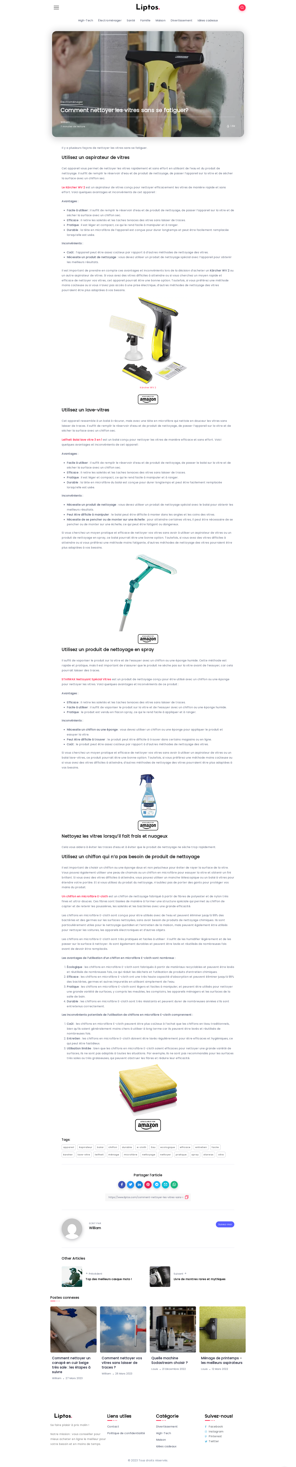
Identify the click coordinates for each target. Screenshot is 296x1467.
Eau (153, 1147)
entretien (201, 1147)
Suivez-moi (225, 1224)
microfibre (130, 1154)
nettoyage (148, 1154)
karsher (68, 1154)
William (65, 122)
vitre (221, 1154)
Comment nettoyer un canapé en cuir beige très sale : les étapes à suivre (71, 1365)
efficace (185, 1147)
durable (127, 1147)
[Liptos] (148, 7)
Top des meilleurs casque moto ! (109, 1279)
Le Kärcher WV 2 (73, 187)
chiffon (112, 1147)
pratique (181, 1154)
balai (100, 1147)
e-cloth (141, 1147)
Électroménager (72, 102)
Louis (154, 1369)
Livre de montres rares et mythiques (200, 1279)
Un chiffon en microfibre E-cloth (85, 896)
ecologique (167, 1147)
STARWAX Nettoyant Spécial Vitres (86, 679)
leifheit (99, 1154)
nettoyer (165, 1154)
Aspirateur (85, 1147)
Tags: (66, 1140)
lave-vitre (84, 1154)
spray (195, 1154)
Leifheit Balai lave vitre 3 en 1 (82, 440)
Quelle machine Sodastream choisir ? (169, 1360)
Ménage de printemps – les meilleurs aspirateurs (222, 1360)
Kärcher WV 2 (148, 387)
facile (215, 1147)
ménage (113, 1154)
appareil (68, 1147)
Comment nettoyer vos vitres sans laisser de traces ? (122, 1363)
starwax (208, 1154)
